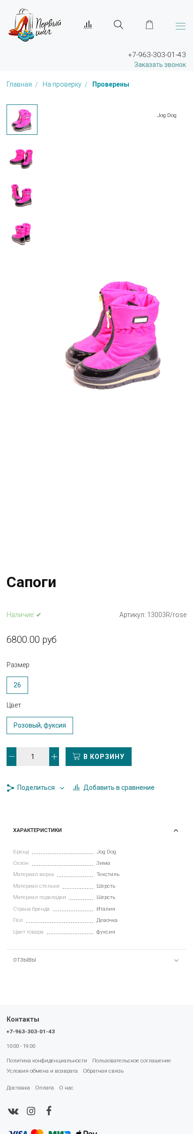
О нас (66, 1087)
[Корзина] (149, 25)
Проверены (110, 84)
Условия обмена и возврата (42, 1071)
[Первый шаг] (35, 25)
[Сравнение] (88, 25)
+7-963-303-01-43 (31, 1031)
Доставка (18, 1087)
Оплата (44, 1087)
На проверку (63, 84)
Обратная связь (103, 1071)
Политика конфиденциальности (47, 1060)
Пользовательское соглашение (131, 1060)
